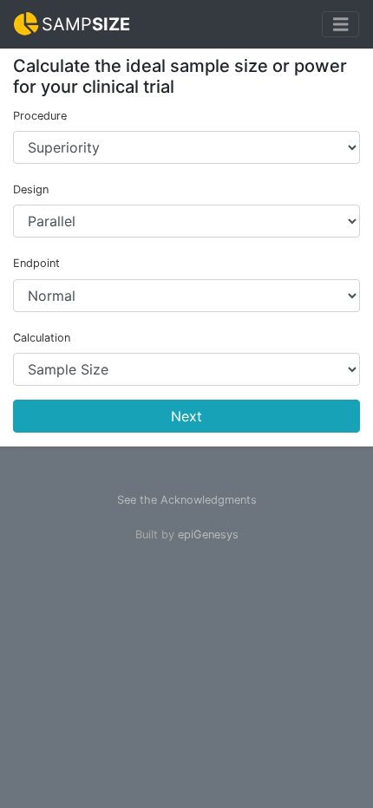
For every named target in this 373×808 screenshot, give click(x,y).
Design (31, 189)
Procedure (40, 115)
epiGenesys (208, 534)
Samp (86, 24)
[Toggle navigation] (341, 24)
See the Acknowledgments (187, 499)
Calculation (41, 337)
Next (186, 416)
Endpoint (36, 263)
